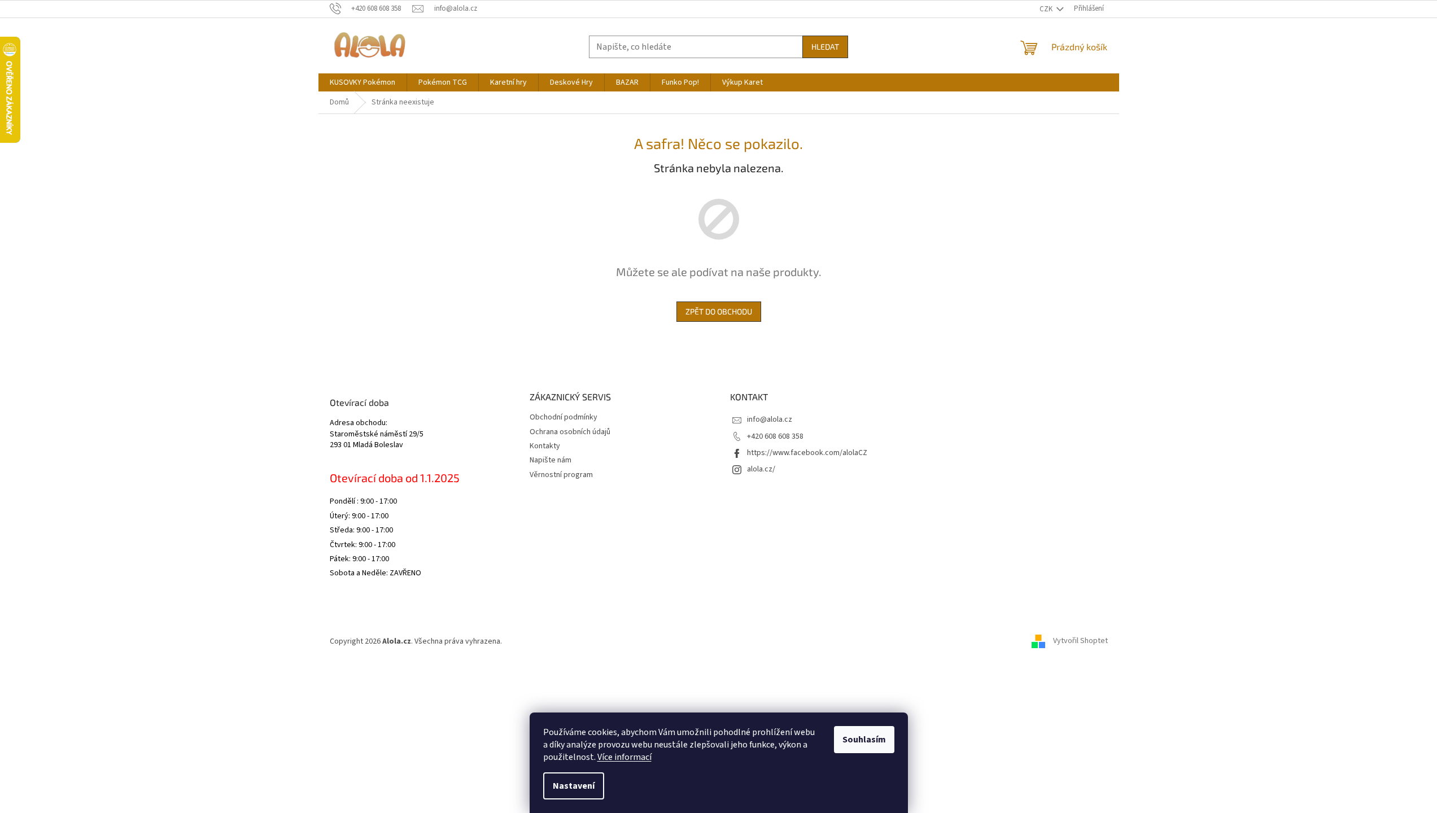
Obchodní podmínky (563, 417)
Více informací (624, 757)
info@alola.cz (769, 419)
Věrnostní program (561, 474)
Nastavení (574, 786)
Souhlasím (864, 739)
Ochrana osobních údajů (570, 432)
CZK (1046, 9)
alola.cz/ (761, 469)
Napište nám (550, 460)
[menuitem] (362, 82)
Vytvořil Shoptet (1080, 641)
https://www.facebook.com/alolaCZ (807, 452)
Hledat (825, 46)
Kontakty (545, 446)
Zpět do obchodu (718, 311)
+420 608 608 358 (775, 436)
